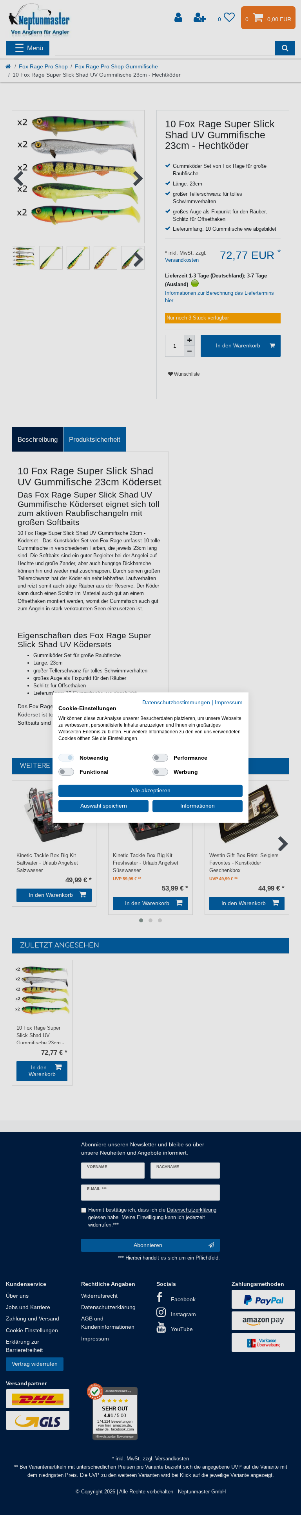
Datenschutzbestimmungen (176, 702)
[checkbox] (66, 758)
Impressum (229, 702)
